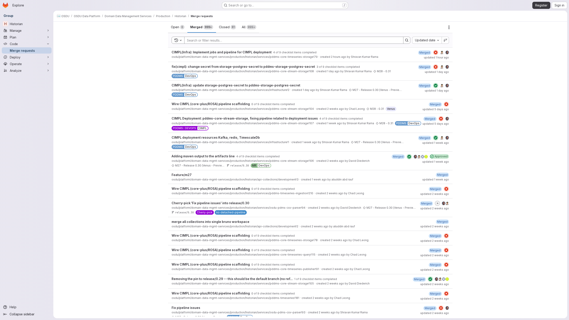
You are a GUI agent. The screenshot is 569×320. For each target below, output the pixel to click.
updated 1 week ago (435, 142)
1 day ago (333, 71)
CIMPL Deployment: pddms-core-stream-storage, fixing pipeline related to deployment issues (245, 118)
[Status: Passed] (435, 85)
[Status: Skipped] (437, 203)
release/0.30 (239, 165)
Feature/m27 (182, 175)
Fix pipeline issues (186, 308)
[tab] (177, 27)
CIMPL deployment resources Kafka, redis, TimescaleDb (216, 137)
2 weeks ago (335, 108)
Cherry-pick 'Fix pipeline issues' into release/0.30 (210, 203)
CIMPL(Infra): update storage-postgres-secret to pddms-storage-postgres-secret (236, 85)
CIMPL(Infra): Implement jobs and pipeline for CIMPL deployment (222, 52)
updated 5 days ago (436, 109)
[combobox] (427, 40)
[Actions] (449, 27)
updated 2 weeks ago (434, 194)
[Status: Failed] (435, 52)
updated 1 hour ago (436, 57)
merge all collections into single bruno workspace (210, 222)
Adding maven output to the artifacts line (203, 156)
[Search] (406, 40)
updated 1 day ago (437, 72)
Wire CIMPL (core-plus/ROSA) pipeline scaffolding (211, 104)
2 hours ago (338, 56)
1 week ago (334, 123)
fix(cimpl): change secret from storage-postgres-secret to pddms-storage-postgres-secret (244, 66)
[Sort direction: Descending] (445, 40)
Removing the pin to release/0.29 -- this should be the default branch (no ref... (232, 279)
